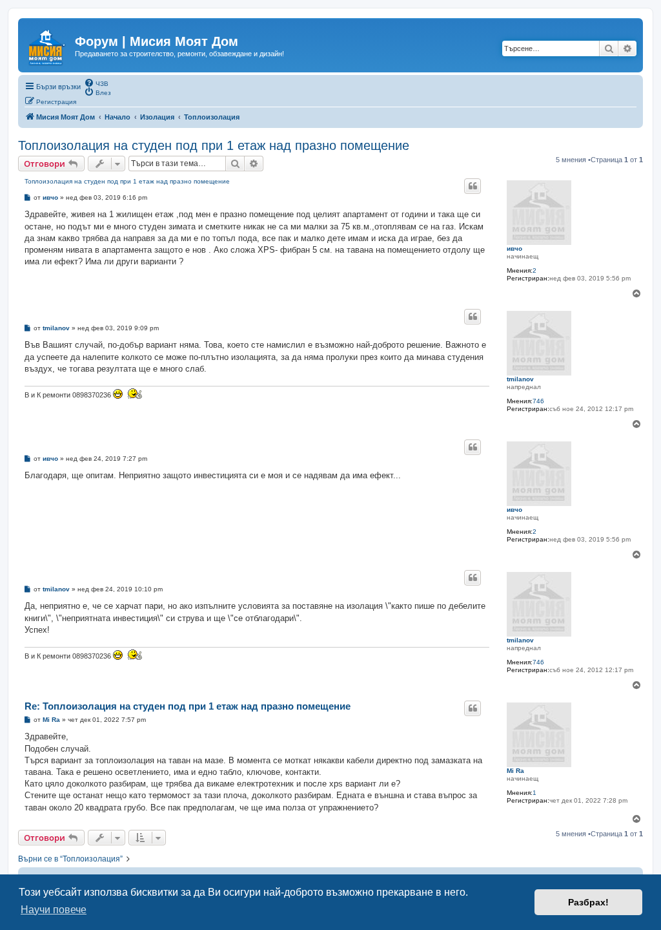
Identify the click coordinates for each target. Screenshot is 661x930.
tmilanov (520, 379)
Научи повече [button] (53, 909)
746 (538, 401)
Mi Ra (515, 770)
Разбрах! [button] (588, 902)
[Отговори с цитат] (472, 186)
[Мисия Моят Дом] (48, 44)
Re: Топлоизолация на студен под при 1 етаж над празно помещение (188, 706)
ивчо (514, 248)
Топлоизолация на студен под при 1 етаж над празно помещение (213, 145)
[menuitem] (96, 82)
